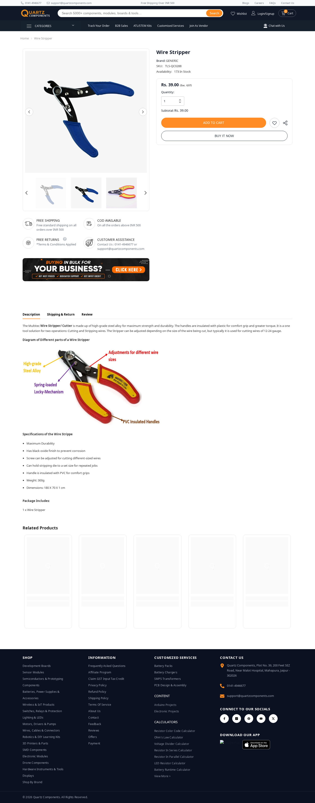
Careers (259, 3)
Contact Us (287, 3)
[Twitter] (273, 718)
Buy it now (224, 136)
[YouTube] (261, 718)
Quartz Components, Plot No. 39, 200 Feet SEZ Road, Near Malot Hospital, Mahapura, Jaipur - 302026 (258, 670)
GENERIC (172, 61)
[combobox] (132, 13)
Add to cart (213, 122)
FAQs (272, 3)
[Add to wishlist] (274, 123)
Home (24, 38)
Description (31, 314)
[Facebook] (224, 718)
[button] (287, 13)
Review (87, 314)
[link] (48, 598)
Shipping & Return (61, 314)
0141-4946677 (33, 3)
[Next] (143, 112)
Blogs (245, 3)
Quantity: (167, 92)
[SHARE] (283, 124)
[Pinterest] (248, 718)
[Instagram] (236, 718)
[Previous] (29, 112)
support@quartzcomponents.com (250, 696)
